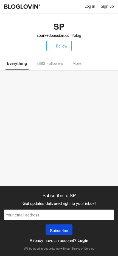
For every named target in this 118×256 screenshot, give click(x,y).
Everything (17, 63)
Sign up (107, 6)
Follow (61, 46)
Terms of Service (83, 248)
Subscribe (59, 230)
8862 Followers (49, 63)
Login (82, 240)
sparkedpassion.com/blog (59, 35)
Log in (90, 6)
